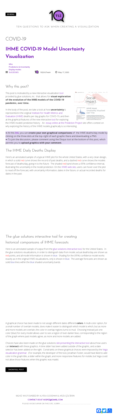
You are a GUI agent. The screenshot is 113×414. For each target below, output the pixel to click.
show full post (16, 369)
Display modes (15, 69)
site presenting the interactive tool (73, 342)
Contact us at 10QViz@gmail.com (45, 400)
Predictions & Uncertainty (19, 67)
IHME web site (68, 167)
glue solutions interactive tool (67, 248)
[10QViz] (58, 23)
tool (61, 93)
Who (11, 64)
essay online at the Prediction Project (63, 122)
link (17, 132)
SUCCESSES (14, 72)
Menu (11, 14)
